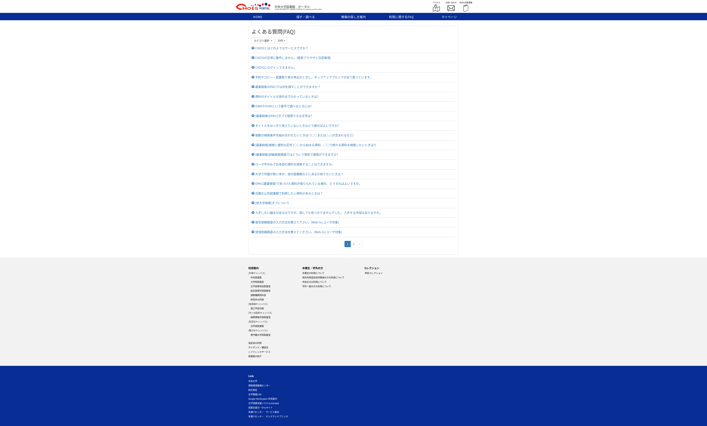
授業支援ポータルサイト (260, 407)
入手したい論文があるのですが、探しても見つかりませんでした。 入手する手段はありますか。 (318, 212)
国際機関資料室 (257, 295)
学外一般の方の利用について (316, 286)
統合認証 (252, 389)
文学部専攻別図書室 (259, 286)
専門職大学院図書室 (259, 334)
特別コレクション (369, 273)
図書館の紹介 (255, 356)
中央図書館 (255, 277)
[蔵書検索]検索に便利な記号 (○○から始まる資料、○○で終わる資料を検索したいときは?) (315, 145)
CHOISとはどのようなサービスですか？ (281, 48)
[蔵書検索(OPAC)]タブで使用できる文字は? (283, 116)
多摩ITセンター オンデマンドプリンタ (268, 416)
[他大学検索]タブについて (271, 203)
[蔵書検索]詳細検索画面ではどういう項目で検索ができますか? (296, 154)
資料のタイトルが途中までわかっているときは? (286, 96)
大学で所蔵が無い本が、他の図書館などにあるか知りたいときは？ (299, 174)
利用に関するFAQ (401, 17)
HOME (257, 17)
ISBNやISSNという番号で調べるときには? (283, 106)
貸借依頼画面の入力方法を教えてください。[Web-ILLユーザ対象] (298, 232)
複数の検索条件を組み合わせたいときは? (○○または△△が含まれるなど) (304, 135)
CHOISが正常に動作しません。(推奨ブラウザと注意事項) (292, 57)
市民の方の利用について (314, 281)
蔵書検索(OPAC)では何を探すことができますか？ (287, 86)
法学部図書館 (256, 326)
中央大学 (252, 381)
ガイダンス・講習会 (258, 347)
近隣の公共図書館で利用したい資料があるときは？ (288, 193)
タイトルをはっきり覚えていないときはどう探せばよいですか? (296, 125)
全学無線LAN (254, 394)
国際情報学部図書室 (259, 317)
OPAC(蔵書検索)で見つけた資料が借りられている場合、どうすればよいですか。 (308, 183)
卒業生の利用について (313, 273)
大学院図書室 (256, 281)
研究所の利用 (256, 299)
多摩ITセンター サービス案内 (263, 411)
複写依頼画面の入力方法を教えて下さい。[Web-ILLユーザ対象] (296, 222)
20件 (281, 40)
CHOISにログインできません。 (275, 67)
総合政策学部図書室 (259, 290)
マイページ (449, 17)
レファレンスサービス (259, 351)
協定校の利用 (255, 342)
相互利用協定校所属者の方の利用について (323, 277)
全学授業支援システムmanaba (263, 403)
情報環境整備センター (259, 385)
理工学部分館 (256, 308)
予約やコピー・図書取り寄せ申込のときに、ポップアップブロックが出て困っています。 (313, 77)
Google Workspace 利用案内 (262, 398)
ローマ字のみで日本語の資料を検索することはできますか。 (294, 164)
